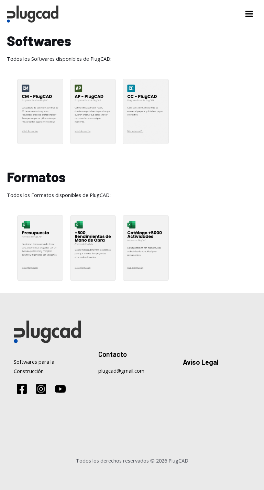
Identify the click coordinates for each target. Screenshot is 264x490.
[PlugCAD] (32, 14)
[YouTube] (60, 389)
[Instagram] (41, 389)
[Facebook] (22, 389)
